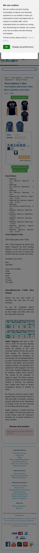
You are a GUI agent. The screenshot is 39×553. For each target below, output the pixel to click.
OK (6, 47)
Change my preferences (22, 47)
